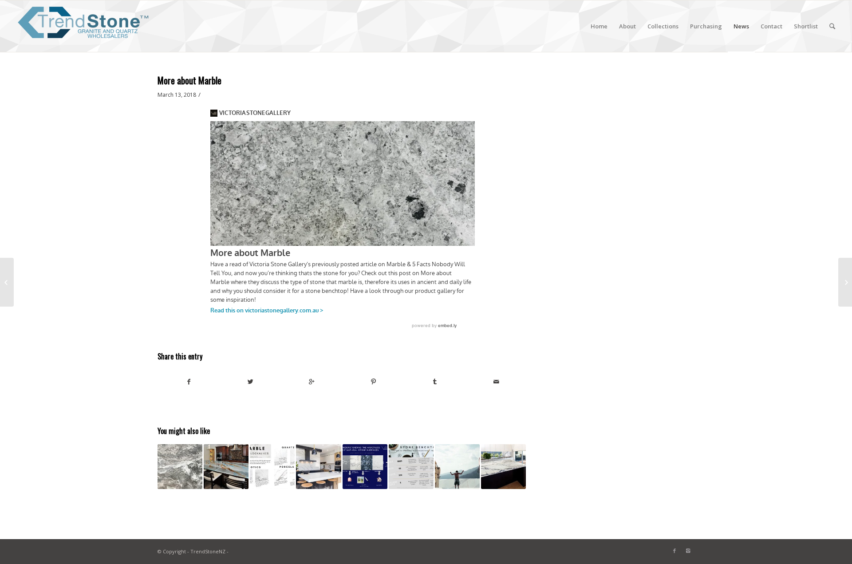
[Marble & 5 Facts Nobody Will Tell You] (7, 282)
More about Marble (189, 80)
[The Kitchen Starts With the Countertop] (226, 466)
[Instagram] (687, 550)
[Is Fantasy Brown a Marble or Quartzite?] (180, 466)
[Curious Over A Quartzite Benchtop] (845, 282)
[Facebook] (674, 550)
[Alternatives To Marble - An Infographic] (272, 466)
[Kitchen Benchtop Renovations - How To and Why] (318, 466)
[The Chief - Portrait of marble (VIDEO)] (457, 466)
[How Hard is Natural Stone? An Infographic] (365, 466)
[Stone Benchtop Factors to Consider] (411, 466)
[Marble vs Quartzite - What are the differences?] (503, 466)
